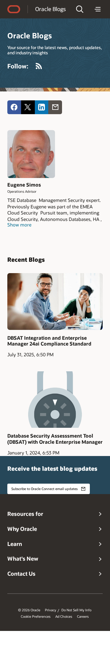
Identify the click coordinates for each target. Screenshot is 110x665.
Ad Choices (63, 616)
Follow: (17, 66)
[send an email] (55, 107)
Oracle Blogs (50, 9)
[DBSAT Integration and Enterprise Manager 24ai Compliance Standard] (55, 301)
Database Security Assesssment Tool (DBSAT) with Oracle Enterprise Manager (55, 438)
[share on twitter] (28, 107)
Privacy (50, 610)
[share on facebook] (14, 107)
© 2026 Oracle (29, 610)
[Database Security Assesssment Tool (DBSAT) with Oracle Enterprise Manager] (55, 399)
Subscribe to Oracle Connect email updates (44, 488)
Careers (83, 616)
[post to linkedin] (42, 107)
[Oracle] (13, 9)
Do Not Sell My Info (76, 610)
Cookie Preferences (35, 616)
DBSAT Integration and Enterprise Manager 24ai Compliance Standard (49, 340)
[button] (80, 9)
